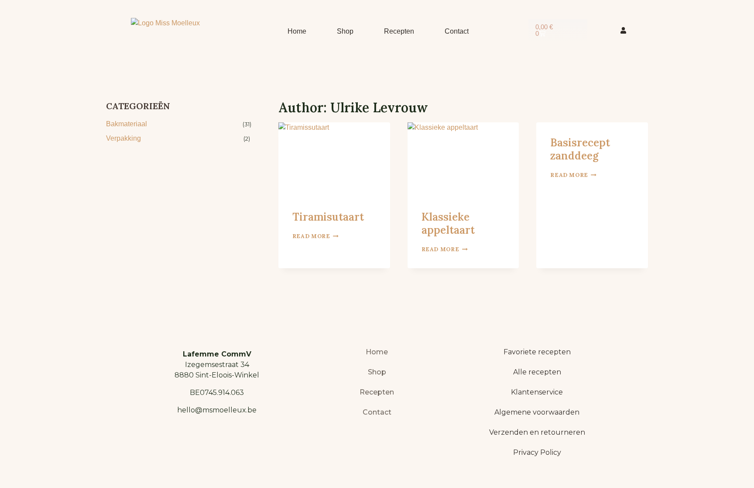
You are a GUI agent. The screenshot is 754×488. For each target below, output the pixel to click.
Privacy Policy (537, 452)
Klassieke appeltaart (448, 223)
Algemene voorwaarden (536, 412)
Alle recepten (537, 372)
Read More (315, 236)
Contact (457, 31)
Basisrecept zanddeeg (580, 149)
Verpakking (123, 138)
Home (297, 31)
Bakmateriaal (126, 124)
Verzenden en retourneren (537, 432)
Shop (345, 31)
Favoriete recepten (537, 352)
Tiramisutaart (328, 217)
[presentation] (334, 159)
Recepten (399, 31)
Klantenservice (537, 392)
